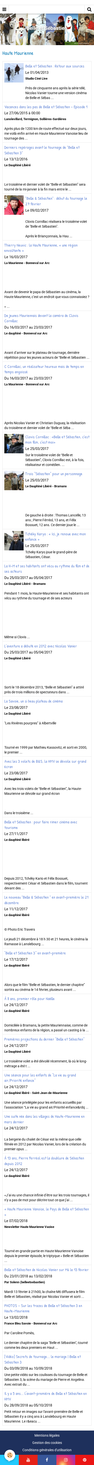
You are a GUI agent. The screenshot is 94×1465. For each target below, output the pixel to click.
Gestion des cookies (47, 1443)
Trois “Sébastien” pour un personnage (53, 473)
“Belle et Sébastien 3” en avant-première (35, 953)
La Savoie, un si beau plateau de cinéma (33, 701)
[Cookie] (9, 1455)
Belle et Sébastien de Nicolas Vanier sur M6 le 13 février (46, 1269)
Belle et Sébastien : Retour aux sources (54, 66)
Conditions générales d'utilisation (47, 1450)
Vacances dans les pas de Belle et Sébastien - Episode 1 (45, 106)
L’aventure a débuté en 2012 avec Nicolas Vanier (40, 645)
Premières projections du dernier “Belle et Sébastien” (44, 1039)
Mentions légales (47, 1435)
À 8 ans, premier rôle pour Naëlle (29, 998)
